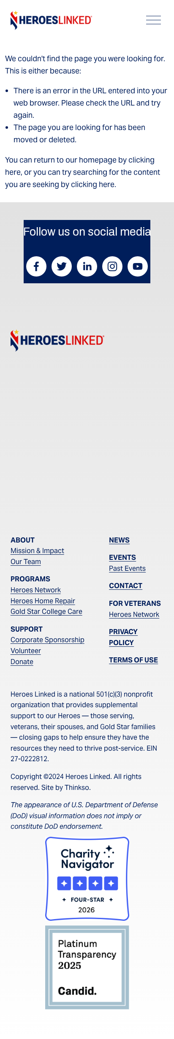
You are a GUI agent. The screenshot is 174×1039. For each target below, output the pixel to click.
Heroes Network (36, 590)
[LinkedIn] (87, 266)
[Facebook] (36, 266)
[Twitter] (62, 266)
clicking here (92, 184)
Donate (22, 661)
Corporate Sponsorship (47, 639)
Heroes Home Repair (43, 601)
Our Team (26, 561)
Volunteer (26, 650)
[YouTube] (138, 266)
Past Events (127, 568)
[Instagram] (112, 266)
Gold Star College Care (46, 611)
